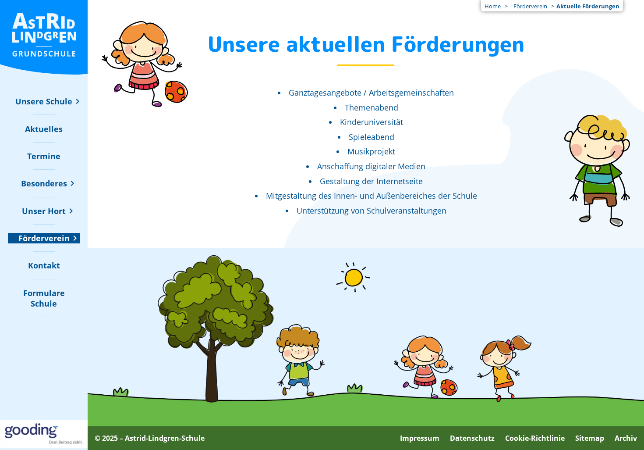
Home (493, 6)
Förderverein (530, 6)
